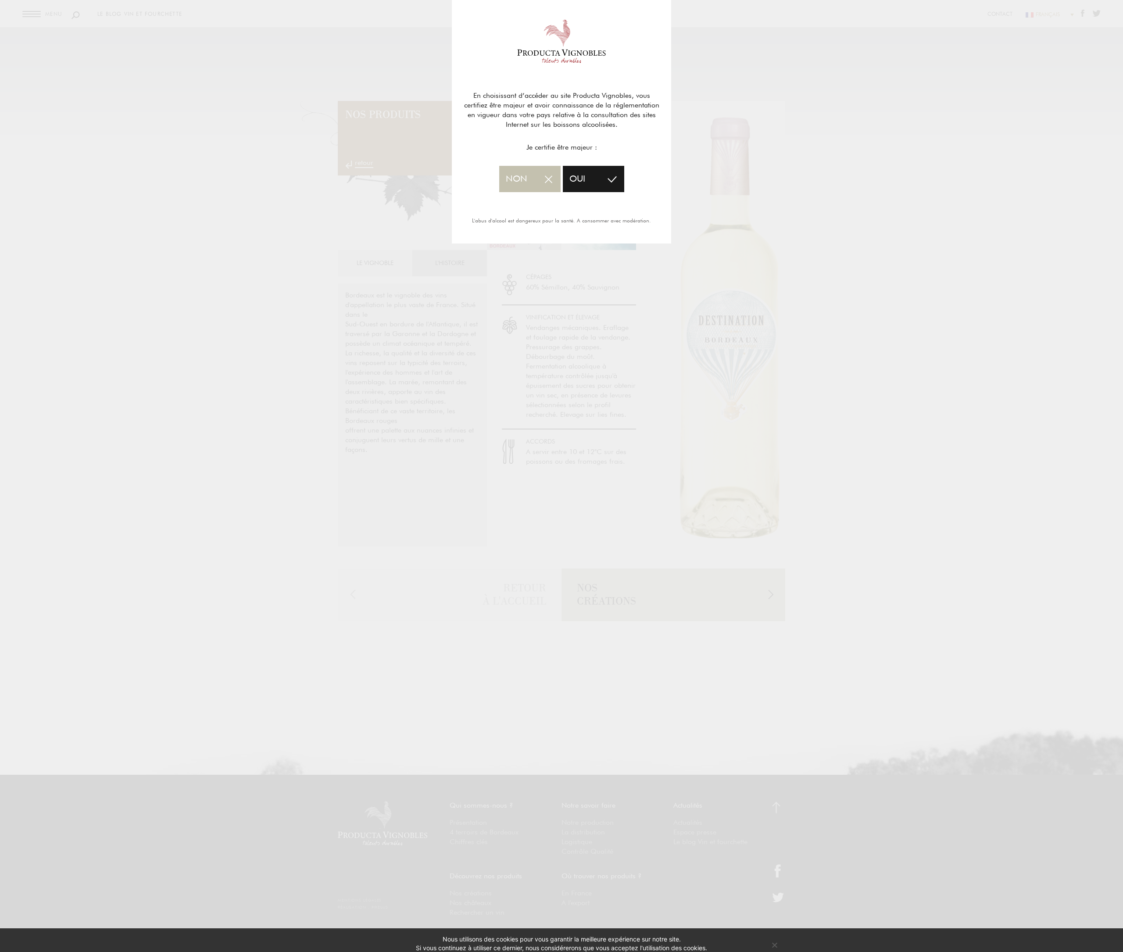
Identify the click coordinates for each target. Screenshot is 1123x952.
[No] (774, 945)
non (516, 179)
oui (577, 179)
